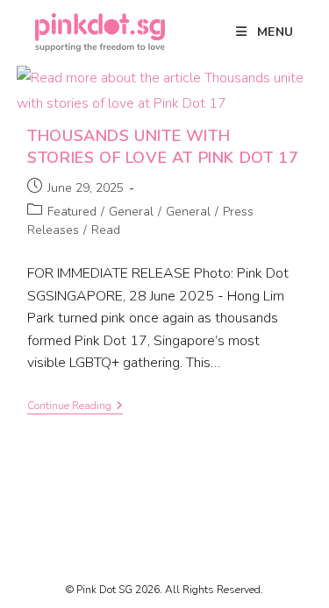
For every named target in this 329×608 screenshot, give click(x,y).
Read (105, 230)
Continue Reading (75, 406)
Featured (72, 211)
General (131, 211)
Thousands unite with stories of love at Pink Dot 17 (162, 146)
